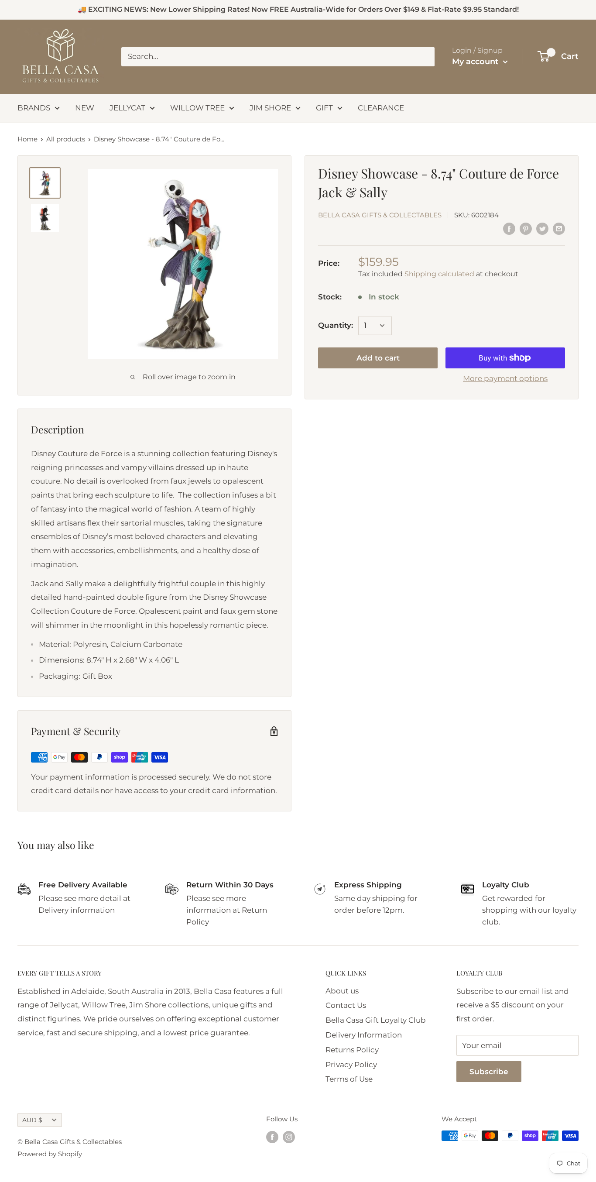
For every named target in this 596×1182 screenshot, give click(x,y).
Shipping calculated (439, 273)
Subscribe (488, 1071)
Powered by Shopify (49, 1154)
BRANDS (33, 107)
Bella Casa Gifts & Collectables (380, 215)
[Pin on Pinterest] (526, 229)
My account (476, 61)
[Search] (424, 56)
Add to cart (378, 358)
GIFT (324, 107)
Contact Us (345, 1005)
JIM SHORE (270, 107)
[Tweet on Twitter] (542, 229)
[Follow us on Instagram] (289, 1136)
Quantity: (335, 325)
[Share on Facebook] (509, 229)
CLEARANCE (381, 107)
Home (27, 139)
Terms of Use (349, 1079)
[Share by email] (559, 229)
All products (65, 139)
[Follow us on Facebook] (272, 1136)
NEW (84, 107)
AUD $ (32, 1120)
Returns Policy (352, 1049)
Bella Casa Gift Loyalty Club (375, 1020)
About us (342, 990)
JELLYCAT (127, 107)
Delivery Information (363, 1035)
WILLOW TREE (197, 107)
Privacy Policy (351, 1064)
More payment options (505, 378)
